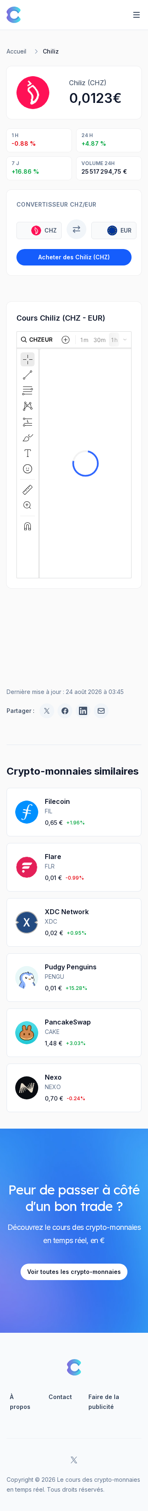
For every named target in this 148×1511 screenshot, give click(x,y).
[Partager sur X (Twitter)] (46, 710)
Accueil (16, 51)
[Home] (14, 15)
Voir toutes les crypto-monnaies (74, 1271)
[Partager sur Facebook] (65, 710)
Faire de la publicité (103, 1401)
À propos (20, 1401)
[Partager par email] (101, 710)
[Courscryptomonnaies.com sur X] (74, 1460)
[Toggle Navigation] (136, 14)
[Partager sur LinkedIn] (83, 710)
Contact (60, 1396)
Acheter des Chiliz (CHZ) (74, 257)
